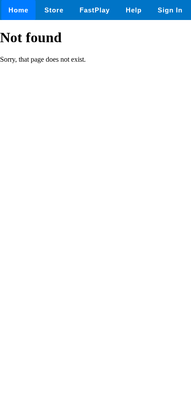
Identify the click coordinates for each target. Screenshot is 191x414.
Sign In (170, 10)
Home (18, 10)
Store (54, 10)
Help (134, 10)
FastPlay (95, 10)
